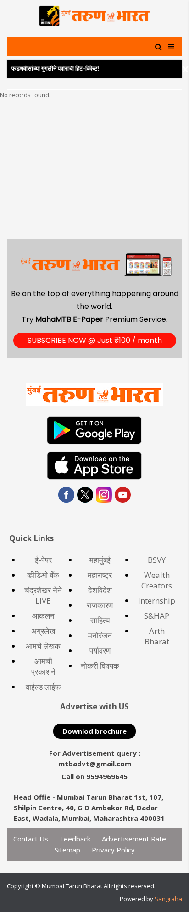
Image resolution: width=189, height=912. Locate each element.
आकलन (43, 615)
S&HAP (156, 615)
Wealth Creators (156, 580)
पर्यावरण (100, 650)
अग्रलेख (43, 631)
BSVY (157, 560)
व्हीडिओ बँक (43, 575)
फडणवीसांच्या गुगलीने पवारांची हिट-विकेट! (55, 68)
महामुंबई (100, 560)
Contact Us (31, 838)
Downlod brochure (94, 731)
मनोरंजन (100, 635)
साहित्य (100, 620)
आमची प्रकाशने (43, 666)
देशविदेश (100, 590)
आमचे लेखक (43, 646)
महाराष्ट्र (100, 575)
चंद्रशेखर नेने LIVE (43, 595)
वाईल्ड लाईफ (43, 686)
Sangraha (168, 899)
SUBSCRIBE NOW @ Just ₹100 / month (95, 340)
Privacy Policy (113, 849)
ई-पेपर (43, 560)
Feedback (75, 838)
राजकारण (100, 605)
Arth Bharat (157, 636)
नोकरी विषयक (100, 665)
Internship (156, 600)
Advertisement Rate (134, 838)
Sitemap (67, 849)
